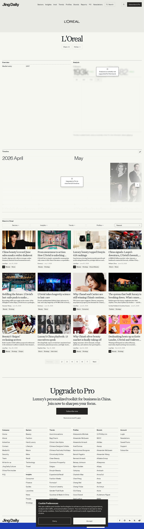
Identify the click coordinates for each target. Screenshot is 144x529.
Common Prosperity (57, 462)
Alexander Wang (103, 454)
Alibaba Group (102, 458)
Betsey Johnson (79, 462)
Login (78, 418)
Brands (76, 4)
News (13, 267)
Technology (30, 462)
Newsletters (97, 4)
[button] (124, 4)
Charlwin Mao (78, 474)
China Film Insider (9, 470)
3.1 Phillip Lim (102, 434)
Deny (54, 521)
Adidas (99, 442)
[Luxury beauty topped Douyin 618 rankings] (89, 240)
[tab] (89, 70)
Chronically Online (56, 454)
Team (4, 458)
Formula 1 (53, 483)
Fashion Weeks (55, 479)
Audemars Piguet (103, 495)
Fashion (111, 309)
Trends (61, 4)
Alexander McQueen (81, 438)
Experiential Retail (56, 474)
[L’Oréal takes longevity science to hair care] (54, 282)
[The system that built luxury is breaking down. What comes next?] (125, 282)
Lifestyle (29, 446)
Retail (28, 458)
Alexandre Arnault (80, 442)
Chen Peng (77, 479)
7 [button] (87, 362)
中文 (4, 474)
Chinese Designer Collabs (59, 446)
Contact (5, 446)
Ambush (100, 470)
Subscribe (124, 450)
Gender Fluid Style (57, 491)
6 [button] (82, 362)
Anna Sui (100, 474)
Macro (111, 267)
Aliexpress (101, 462)
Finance (29, 483)
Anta (98, 479)
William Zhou (113, 263)
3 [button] (67, 362)
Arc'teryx (100, 487)
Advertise (6, 442)
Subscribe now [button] (72, 411)
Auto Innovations (56, 434)
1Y (98, 80)
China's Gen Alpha (56, 442)
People (28, 499)
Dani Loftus (77, 499)
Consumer (85, 309)
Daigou (21, 351)
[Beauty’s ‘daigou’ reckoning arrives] (18, 324)
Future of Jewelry (56, 487)
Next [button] (94, 362)
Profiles (69, 4)
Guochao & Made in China (59, 495)
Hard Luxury (30, 442)
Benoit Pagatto (79, 454)
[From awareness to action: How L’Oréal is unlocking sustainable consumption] (54, 240)
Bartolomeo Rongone (81, 450)
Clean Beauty (55, 458)
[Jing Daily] (10, 5)
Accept (89, 521)
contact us (129, 135)
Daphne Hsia (42, 348)
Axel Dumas (77, 446)
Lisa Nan (5, 263)
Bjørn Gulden (78, 466)
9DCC (99, 438)
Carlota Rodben (113, 306)
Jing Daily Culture (9, 466)
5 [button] (77, 362)
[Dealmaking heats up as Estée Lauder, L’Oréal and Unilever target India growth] (125, 324)
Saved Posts (125, 442)
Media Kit (6, 450)
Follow (76, 47)
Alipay (99, 466)
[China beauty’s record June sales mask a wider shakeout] (18, 240)
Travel (28, 466)
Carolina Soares (125, 306)
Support (123, 446)
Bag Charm (54, 438)
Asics (99, 491)
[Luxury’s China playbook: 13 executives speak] (54, 324)
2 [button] (61, 362)
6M (84, 80)
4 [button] (72, 362)
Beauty (8, 267)
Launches (29, 491)
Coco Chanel (78, 495)
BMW (99, 499)
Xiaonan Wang (6, 306)
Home (4, 434)
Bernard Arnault (79, 458)
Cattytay (76, 470)
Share (65, 47)
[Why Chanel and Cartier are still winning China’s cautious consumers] (89, 282)
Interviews (54, 351)
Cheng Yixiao (78, 487)
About (4, 438)
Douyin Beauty (94, 267)
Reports (84, 4)
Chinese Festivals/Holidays (60, 450)
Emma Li (40, 263)
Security (5, 454)
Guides (28, 487)
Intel (55, 4)
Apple (99, 483)
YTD (91, 80)
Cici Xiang (77, 491)
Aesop (99, 446)
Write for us (6, 462)
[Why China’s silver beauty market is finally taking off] (89, 324)
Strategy (47, 267)
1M (77, 80)
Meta (28, 454)
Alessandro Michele (80, 434)
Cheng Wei (77, 483)
